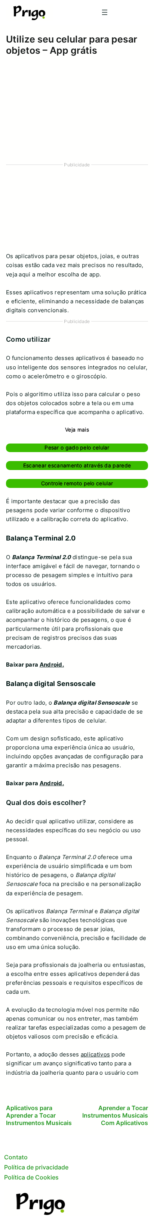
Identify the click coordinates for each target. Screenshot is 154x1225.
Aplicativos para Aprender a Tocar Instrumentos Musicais (39, 1115)
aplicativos (95, 1054)
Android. (52, 664)
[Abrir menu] (104, 12)
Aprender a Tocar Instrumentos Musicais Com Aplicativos (115, 1115)
